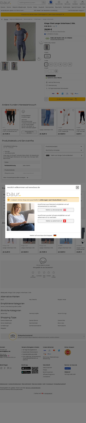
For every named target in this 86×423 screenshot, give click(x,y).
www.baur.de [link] (41, 235)
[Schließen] (77, 187)
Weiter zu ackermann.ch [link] (54, 221)
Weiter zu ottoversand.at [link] (54, 210)
